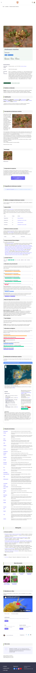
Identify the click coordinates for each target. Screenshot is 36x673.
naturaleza (6, 6)
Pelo (4, 492)
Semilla (4, 502)
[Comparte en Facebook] (26, 635)
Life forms (6, 557)
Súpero (4, 511)
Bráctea (4, 440)
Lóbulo (4, 485)
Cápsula (4, 445)
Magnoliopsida (23, 100)
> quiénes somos (6, 668)
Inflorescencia (5, 479)
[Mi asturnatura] (34, 2)
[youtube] (21, 669)
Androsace (15, 101)
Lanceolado (5, 483)
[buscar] (32, 2)
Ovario (4, 488)
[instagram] (18, 668)
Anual (4, 435)
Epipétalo (5, 457)
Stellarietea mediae (10, 243)
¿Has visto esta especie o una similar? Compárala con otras (18, 178)
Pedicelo (4, 490)
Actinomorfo (5, 431)
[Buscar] (1, 2)
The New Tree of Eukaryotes (9, 548)
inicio (3, 6)
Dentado (4, 453)
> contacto (5, 666)
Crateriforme (5, 451)
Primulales (30, 100)
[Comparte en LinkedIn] (28, 635)
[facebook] (14, 669)
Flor (4, 467)
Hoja (4, 476)
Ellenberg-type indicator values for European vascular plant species (16, 537)
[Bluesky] (17, 669)
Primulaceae (8, 101)
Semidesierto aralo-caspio (22, 220)
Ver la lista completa (14, 613)
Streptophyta (5, 100)
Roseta (4, 500)
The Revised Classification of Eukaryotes (11, 550)
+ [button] (5, 366)
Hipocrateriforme (6, 474)
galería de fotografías (10, 189)
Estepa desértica (20, 218)
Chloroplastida (23, 99)
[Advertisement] (18, 16)
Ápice (4, 438)
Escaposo (5, 462)
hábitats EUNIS (11, 209)
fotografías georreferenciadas (26, 392)
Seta (4, 508)
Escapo (4, 459)
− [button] (5, 367)
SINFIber (13, 387)
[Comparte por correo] (30, 635)
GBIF (29, 397)
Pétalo (4, 496)
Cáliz (4, 443)
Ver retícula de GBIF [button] (24, 408)
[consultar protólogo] (23, 66)
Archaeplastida (16, 99)
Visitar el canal (6, 613)
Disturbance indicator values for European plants (13, 534)
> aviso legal (5, 670)
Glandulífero (5, 472)
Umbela (4, 518)
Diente (4, 454)
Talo (4, 514)
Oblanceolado (5, 486)
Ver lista (6, 628)
